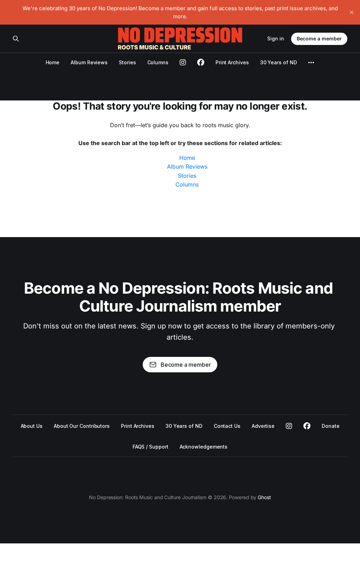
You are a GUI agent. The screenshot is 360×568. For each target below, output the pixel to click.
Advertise (263, 426)
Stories (127, 62)
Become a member (319, 38)
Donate (331, 426)
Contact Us (227, 426)
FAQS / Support (150, 447)
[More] (311, 62)
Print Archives (232, 62)
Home (53, 62)
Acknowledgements (204, 447)
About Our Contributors (82, 426)
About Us (32, 426)
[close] (351, 12)
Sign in (275, 38)
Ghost (264, 497)
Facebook (306, 426)
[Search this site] (16, 38)
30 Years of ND (278, 62)
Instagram (289, 426)
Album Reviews (89, 62)
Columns (157, 62)
